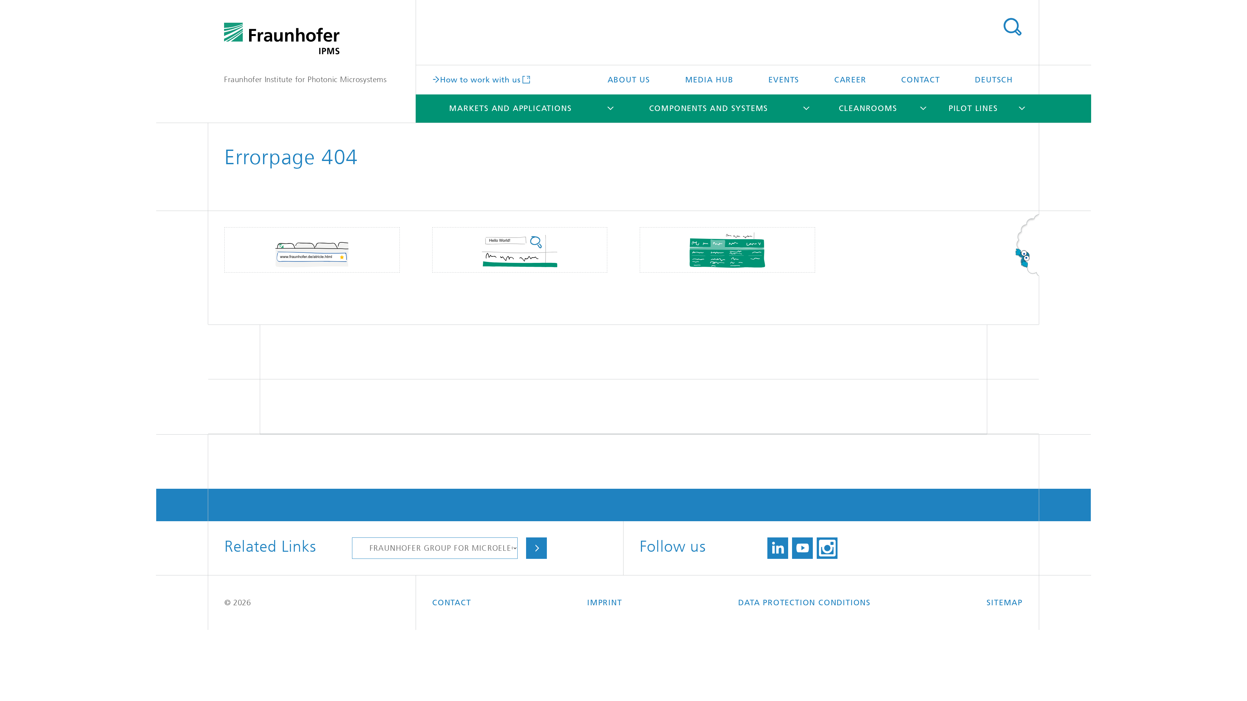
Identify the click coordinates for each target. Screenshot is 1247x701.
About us (629, 79)
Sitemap (1005, 602)
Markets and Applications (510, 108)
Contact (920, 79)
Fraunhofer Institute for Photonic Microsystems (305, 79)
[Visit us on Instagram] (827, 548)
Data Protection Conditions (804, 602)
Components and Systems (708, 108)
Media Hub (709, 79)
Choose (536, 548)
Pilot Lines (973, 108)
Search (1012, 27)
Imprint (604, 602)
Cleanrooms (868, 108)
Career (850, 79)
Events (783, 79)
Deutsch (994, 79)
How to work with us (480, 79)
